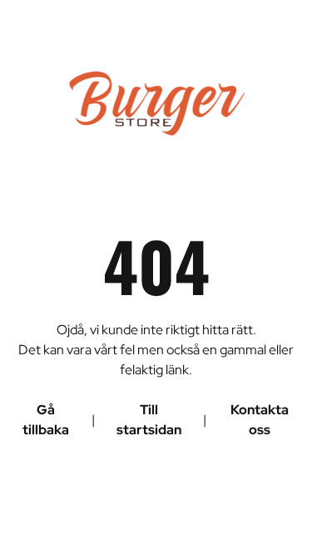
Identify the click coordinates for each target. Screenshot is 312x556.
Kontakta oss (259, 419)
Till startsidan (148, 419)
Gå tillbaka (45, 419)
